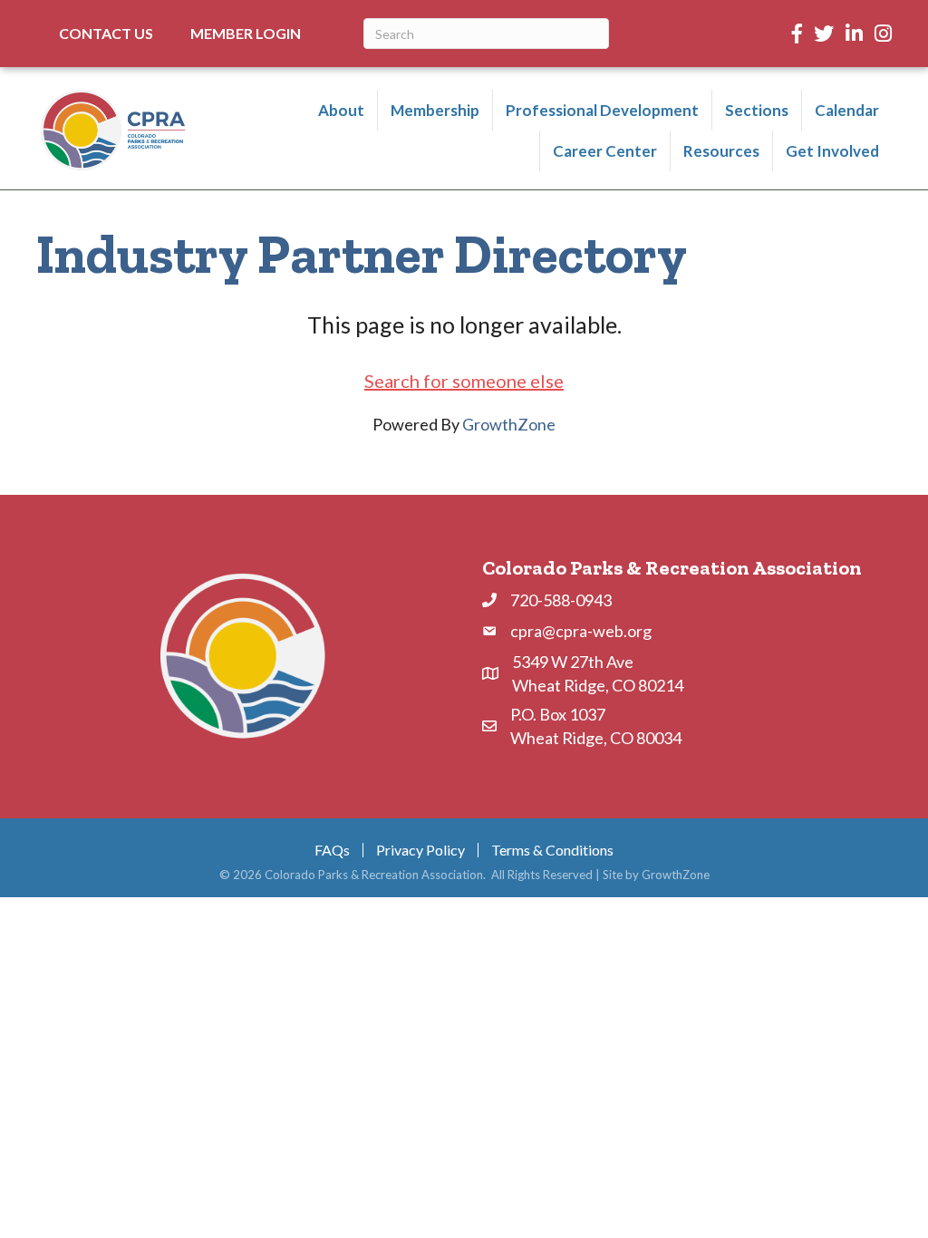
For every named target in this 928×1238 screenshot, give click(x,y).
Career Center (605, 150)
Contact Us (106, 33)
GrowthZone (509, 424)
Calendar (847, 110)
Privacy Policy (420, 850)
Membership (435, 110)
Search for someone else (464, 381)
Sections (756, 110)
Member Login (245, 33)
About (341, 110)
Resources (721, 150)
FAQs (332, 850)
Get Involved (832, 150)
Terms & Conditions (552, 850)
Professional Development (602, 110)
